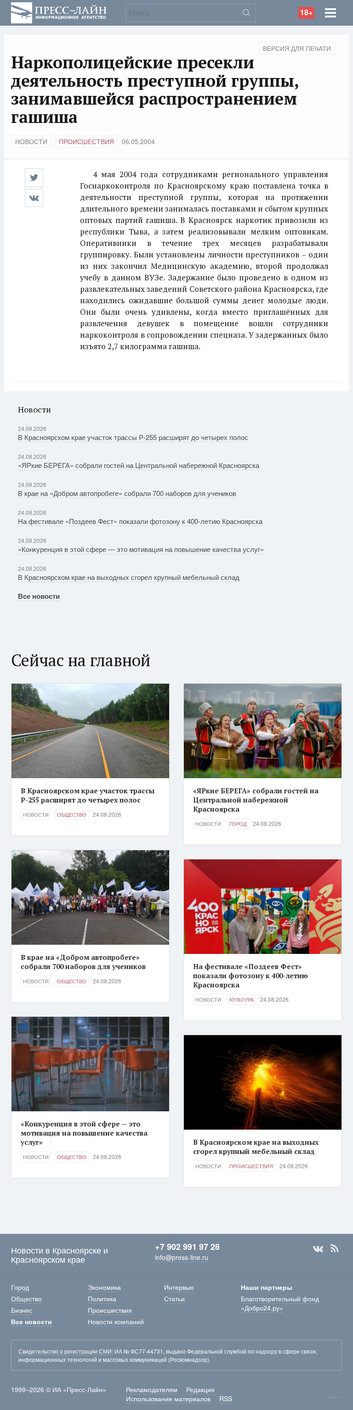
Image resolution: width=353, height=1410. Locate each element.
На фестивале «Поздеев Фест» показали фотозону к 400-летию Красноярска (140, 521)
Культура (241, 999)
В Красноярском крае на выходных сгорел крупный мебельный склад (128, 577)
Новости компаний (116, 1321)
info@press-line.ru (181, 1257)
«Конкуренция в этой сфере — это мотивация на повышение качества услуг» (141, 549)
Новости (31, 141)
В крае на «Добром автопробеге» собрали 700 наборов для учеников (127, 493)
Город (237, 823)
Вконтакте (318, 1248)
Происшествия (86, 141)
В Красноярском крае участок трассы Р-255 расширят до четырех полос (133, 437)
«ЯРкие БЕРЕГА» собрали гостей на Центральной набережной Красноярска (138, 465)
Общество (71, 814)
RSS (334, 1248)
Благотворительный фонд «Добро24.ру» (280, 1303)
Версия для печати (297, 48)
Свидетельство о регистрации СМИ (65, 1351)
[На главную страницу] (59, 11)
